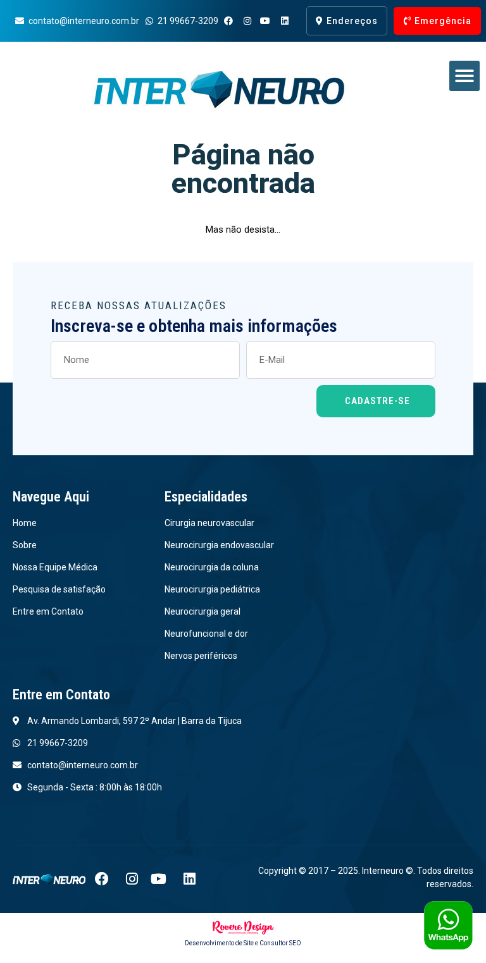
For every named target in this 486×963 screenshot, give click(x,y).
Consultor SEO (280, 943)
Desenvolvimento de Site (219, 943)
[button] (464, 76)
